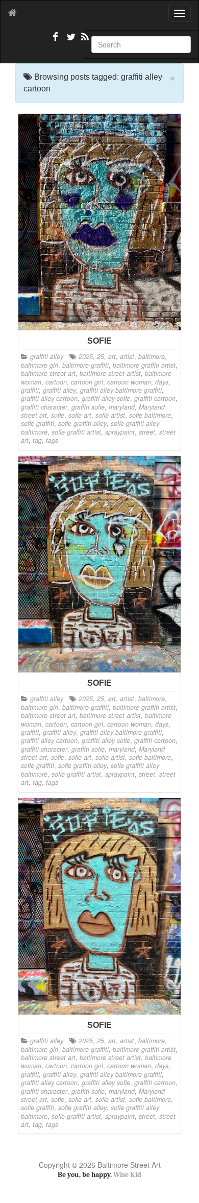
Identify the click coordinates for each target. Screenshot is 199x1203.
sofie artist (110, 415)
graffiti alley (46, 356)
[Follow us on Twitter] (70, 41)
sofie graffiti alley (82, 423)
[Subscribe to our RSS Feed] (84, 41)
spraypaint (120, 432)
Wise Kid (127, 1174)
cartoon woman (129, 382)
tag (37, 440)
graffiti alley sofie (106, 398)
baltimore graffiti (85, 365)
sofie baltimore (150, 415)
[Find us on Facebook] (55, 41)
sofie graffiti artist (76, 432)
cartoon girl (87, 382)
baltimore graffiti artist (144, 365)
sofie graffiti (37, 423)
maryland (122, 407)
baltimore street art (48, 373)
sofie (57, 415)
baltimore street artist (110, 373)
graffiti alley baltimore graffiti (121, 390)
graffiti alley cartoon (49, 398)
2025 (86, 356)
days (161, 382)
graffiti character (44, 407)
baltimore (151, 356)
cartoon (56, 382)
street (147, 432)
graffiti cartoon (155, 398)
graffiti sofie (88, 407)
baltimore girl (39, 365)
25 (100, 356)
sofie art (79, 415)
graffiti (30, 390)
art (112, 356)
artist (127, 356)
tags (52, 440)
